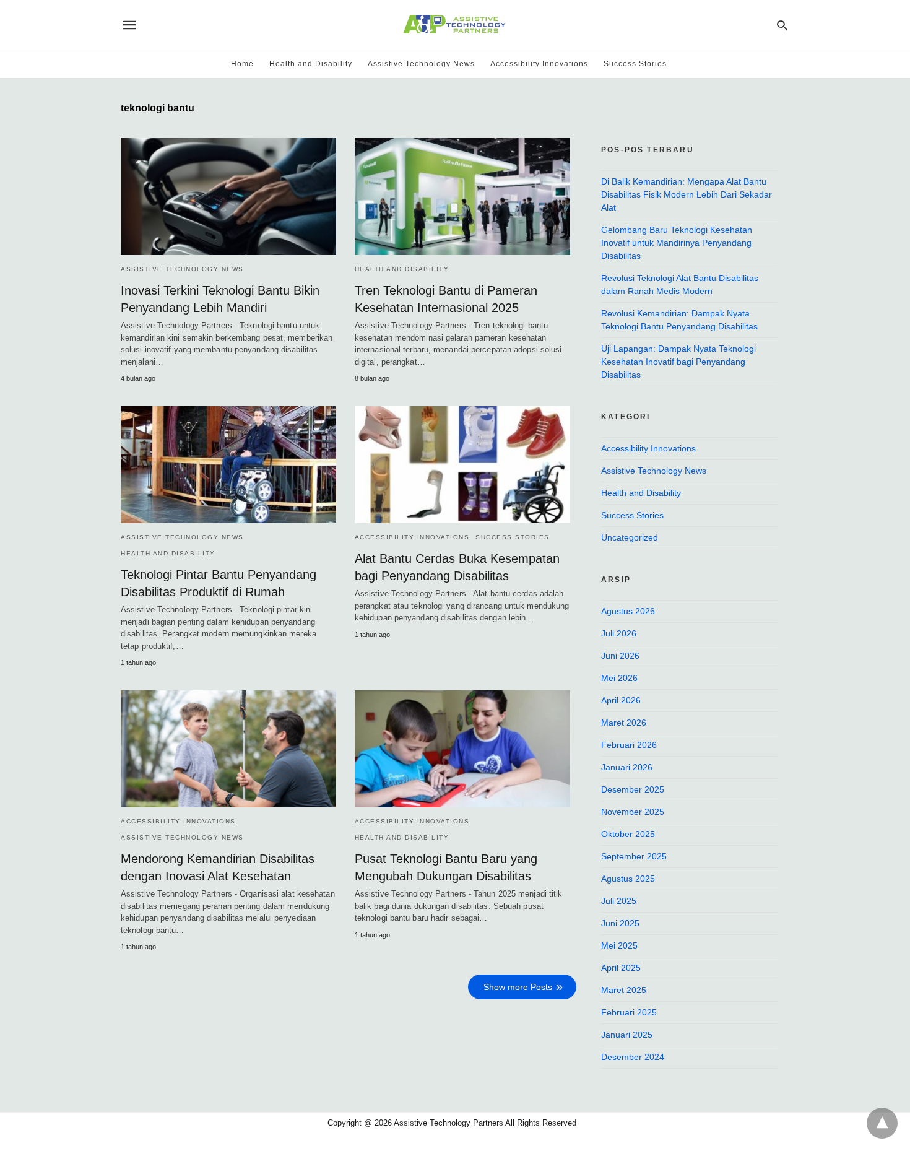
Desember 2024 (632, 1057)
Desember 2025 (632, 789)
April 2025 (621, 968)
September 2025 (634, 856)
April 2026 (621, 700)
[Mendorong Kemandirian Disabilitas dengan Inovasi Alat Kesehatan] (228, 748)
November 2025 (632, 812)
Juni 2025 (620, 923)
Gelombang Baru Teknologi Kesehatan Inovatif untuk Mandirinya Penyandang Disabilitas (676, 243)
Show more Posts (517, 987)
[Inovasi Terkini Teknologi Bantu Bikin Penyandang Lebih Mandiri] (228, 196)
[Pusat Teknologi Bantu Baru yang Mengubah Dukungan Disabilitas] (462, 748)
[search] (782, 25)
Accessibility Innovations (539, 63)
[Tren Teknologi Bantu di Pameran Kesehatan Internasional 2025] (462, 196)
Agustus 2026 (628, 611)
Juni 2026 (620, 656)
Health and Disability (310, 63)
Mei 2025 (619, 945)
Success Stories (635, 63)
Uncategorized (629, 537)
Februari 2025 (629, 1012)
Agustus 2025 (628, 879)
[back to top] (882, 1123)
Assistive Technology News (421, 63)
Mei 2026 (619, 678)
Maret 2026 (623, 723)
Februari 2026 (629, 745)
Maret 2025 (623, 990)
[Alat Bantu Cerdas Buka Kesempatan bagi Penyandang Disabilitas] (462, 464)
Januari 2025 (626, 1035)
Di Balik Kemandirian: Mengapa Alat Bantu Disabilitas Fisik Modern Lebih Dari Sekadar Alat (686, 194)
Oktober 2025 (628, 834)
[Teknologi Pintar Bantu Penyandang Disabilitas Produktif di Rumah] (228, 464)
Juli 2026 (618, 633)
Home (242, 63)
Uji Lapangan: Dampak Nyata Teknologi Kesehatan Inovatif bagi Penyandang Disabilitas (678, 362)
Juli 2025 (618, 901)
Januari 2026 (626, 767)
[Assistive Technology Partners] (454, 25)
